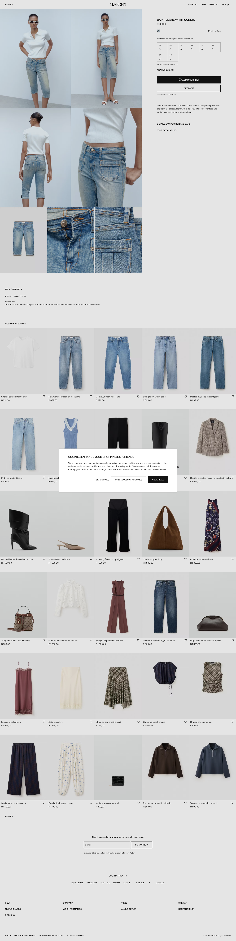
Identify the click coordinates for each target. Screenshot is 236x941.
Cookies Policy (159, 469)
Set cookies (102, 480)
